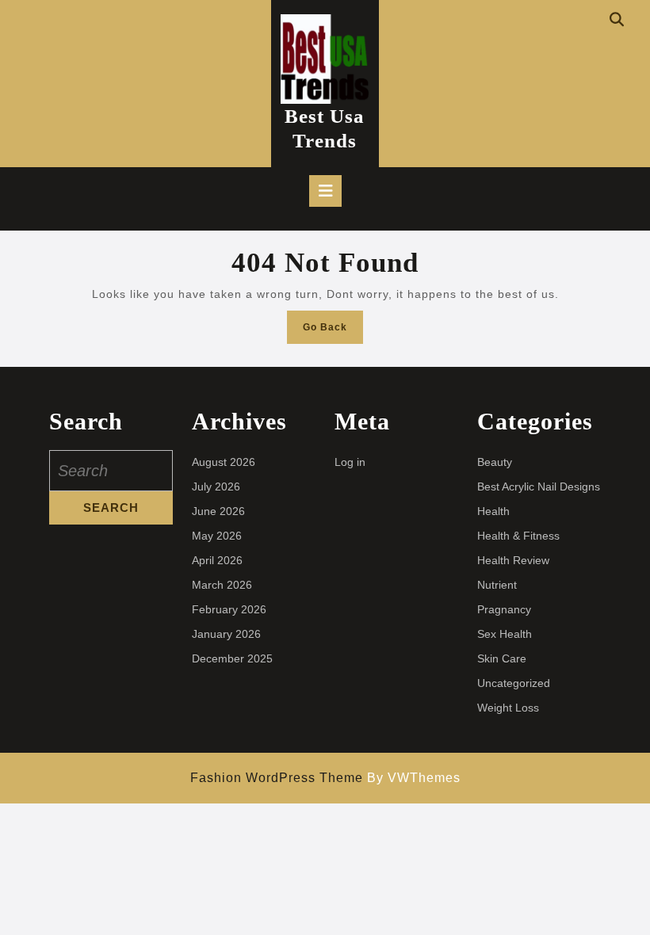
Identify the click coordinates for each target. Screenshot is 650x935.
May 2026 (217, 535)
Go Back (333, 331)
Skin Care (501, 658)
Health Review (513, 560)
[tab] (325, 191)
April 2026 (217, 560)
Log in (350, 462)
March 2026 (222, 584)
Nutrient (497, 584)
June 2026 (218, 511)
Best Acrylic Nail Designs (538, 486)
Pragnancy (504, 609)
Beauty (494, 462)
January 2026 (226, 634)
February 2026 (229, 609)
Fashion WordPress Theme (276, 777)
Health (493, 511)
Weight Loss (508, 707)
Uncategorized (513, 683)
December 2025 (232, 658)
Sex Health (504, 634)
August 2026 (223, 462)
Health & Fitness (518, 535)
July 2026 (216, 486)
